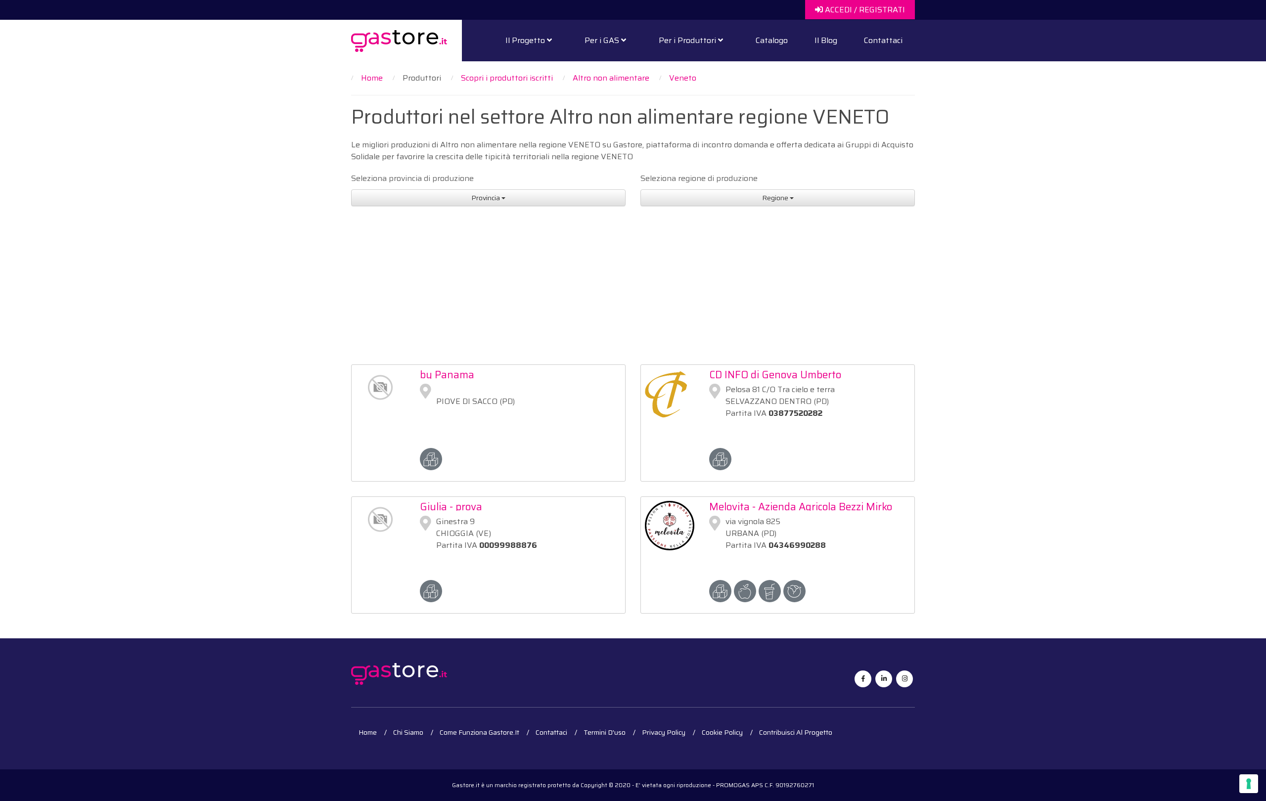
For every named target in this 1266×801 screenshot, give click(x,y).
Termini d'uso (605, 732)
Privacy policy (663, 732)
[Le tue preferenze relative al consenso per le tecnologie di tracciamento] (1248, 783)
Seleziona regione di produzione (699, 178)
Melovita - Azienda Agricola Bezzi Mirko (800, 506)
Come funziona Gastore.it (479, 732)
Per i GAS (603, 40)
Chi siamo (408, 732)
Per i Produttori (688, 40)
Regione (776, 197)
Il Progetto (526, 40)
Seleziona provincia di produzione (412, 178)
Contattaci (883, 40)
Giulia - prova (451, 506)
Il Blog (825, 40)
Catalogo (772, 40)
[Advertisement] (633, 280)
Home (368, 732)
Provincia (486, 197)
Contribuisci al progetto (795, 732)
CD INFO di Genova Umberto (775, 374)
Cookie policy (722, 732)
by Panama (447, 374)
